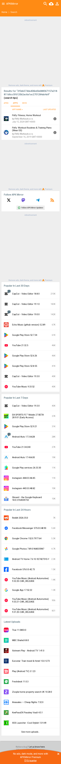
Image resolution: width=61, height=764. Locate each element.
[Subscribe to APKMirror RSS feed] (52, 201)
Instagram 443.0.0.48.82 (23, 488)
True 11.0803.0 (19, 630)
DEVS (24, 103)
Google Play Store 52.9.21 (24, 426)
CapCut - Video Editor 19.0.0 (26, 314)
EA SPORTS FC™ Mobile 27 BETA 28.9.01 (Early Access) (28, 416)
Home (4, 12)
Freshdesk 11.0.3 (20, 681)
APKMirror (12, 3)
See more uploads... (30, 732)
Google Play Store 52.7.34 (24, 335)
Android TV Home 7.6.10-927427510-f (30, 559)
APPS (15, 103)
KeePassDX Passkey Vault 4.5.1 (27, 712)
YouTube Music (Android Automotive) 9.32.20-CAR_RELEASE (30, 579)
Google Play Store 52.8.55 (24, 366)
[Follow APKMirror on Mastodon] (23, 201)
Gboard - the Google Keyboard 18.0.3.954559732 (27, 498)
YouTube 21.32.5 (20, 345)
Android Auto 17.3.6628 (23, 436)
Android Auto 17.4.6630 (23, 457)
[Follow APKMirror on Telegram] (38, 201)
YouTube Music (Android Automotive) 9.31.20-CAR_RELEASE (30, 610)
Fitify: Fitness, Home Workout (26, 115)
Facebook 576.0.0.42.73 (23, 569)
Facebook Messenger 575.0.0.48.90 (29, 528)
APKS (6, 103)
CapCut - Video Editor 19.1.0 (26, 304)
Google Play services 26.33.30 (26, 467)
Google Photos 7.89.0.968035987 (28, 548)
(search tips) (11, 97)
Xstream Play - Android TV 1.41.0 (28, 650)
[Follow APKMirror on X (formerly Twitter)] (9, 201)
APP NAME (16, 109)
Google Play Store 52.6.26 (24, 355)
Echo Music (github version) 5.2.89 (28, 324)
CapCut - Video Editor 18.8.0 (26, 293)
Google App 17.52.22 (22, 590)
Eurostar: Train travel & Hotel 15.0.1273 (31, 661)
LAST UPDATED (49, 109)
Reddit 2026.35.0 (20, 517)
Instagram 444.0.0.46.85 (23, 478)
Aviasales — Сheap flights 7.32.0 (27, 702)
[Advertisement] (30, 52)
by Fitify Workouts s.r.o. (22, 119)
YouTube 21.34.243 (21, 447)
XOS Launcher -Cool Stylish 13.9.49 (29, 723)
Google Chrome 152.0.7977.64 (26, 538)
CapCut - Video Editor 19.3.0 (26, 376)
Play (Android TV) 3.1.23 (23, 671)
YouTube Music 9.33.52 (23, 386)
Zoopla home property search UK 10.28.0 (32, 692)
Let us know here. (37, 747)
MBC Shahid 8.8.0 (20, 640)
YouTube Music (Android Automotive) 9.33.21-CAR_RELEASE (30, 600)
